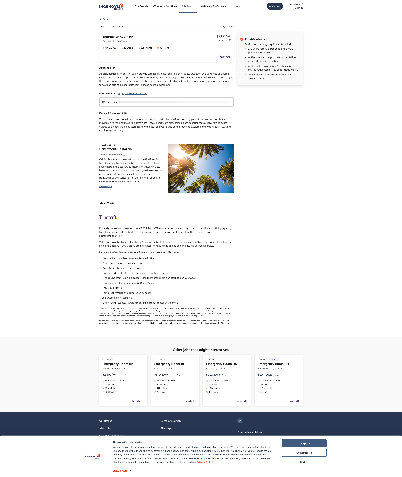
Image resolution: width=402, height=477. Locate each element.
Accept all (304, 443)
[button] (113, 154)
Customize (302, 452)
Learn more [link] (105, 186)
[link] (111, 6)
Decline (304, 461)
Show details (120, 470)
